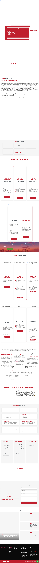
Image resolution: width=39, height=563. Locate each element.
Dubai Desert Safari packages (17, 92)
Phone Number (23, 493)
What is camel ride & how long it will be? (7, 490)
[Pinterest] (7, 561)
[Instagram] (4, 561)
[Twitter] (8, 561)
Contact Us (26, 23)
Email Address (23, 490)
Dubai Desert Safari (15, 26)
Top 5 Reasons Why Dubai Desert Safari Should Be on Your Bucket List (9, 536)
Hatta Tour (10, 34)
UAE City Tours (8, 31)
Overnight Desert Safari (12, 30)
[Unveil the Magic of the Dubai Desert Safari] (24, 535)
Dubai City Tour (20, 26)
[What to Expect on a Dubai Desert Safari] (24, 526)
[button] (10, 488)
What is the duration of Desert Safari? (7, 493)
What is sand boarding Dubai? (6, 496)
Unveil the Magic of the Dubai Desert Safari (33, 534)
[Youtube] (5, 561)
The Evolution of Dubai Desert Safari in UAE (33, 515)
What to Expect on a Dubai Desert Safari (33, 525)
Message (22, 496)
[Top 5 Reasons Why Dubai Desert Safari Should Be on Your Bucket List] (9, 526)
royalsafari (3, 537)
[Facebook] (3, 561)
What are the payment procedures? (7, 499)
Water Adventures (9, 35)
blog (2, 534)
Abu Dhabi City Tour (11, 33)
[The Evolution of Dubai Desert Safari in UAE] (24, 516)
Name (21, 487)
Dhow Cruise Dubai (25, 26)
